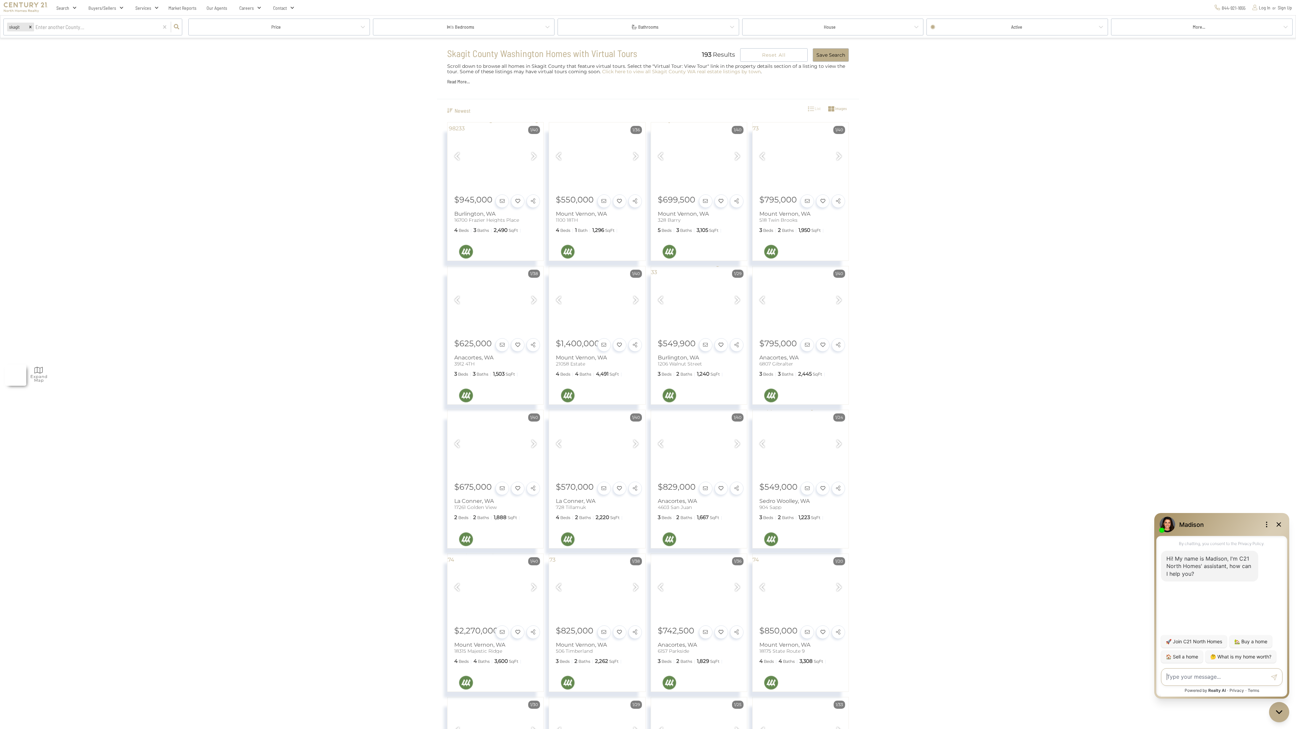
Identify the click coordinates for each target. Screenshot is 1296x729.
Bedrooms (464, 27)
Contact (280, 8)
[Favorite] (517, 201)
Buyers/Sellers (102, 8)
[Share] (533, 201)
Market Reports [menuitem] (182, 8)
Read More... (458, 81)
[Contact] (502, 201)
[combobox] (35, 27)
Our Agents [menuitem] (217, 8)
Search (62, 8)
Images (840, 108)
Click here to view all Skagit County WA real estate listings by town (681, 72)
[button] (30, 27)
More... (1199, 27)
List (817, 108)
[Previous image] (457, 156)
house (830, 27)
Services (143, 8)
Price (276, 27)
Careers (246, 8)
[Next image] (533, 156)
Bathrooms (648, 27)
